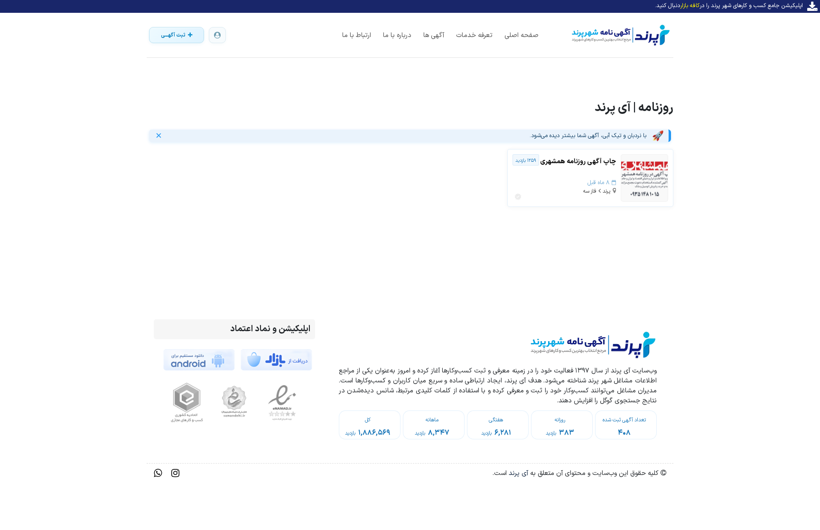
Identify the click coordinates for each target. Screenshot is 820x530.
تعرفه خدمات (474, 35)
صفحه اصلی (521, 35)
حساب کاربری (217, 35)
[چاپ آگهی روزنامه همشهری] (644, 178)
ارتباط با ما (356, 35)
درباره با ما (397, 35)
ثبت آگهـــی (173, 35)
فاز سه (589, 191)
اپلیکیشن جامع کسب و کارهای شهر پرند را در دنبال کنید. (729, 5)
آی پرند (517, 473)
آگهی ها (433, 35)
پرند (606, 191)
